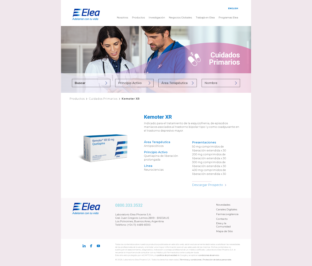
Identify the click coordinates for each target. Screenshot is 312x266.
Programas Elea (228, 17)
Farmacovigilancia (227, 214)
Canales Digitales (226, 209)
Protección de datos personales (217, 259)
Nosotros (122, 17)
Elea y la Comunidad (223, 225)
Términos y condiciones (190, 259)
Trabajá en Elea (205, 17)
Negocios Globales (180, 17)
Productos (138, 17)
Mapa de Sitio (224, 231)
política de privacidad (167, 255)
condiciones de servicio (208, 255)
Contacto (222, 218)
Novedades (223, 204)
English (233, 8)
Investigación (157, 17)
